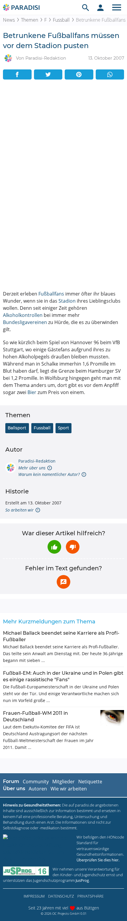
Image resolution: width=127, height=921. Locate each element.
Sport (63, 427)
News (9, 20)
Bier (31, 392)
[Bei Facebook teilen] (17, 74)
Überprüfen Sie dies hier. (97, 860)
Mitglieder (63, 781)
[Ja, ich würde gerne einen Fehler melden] (63, 582)
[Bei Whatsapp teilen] (110, 74)
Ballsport (17, 427)
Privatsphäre (90, 896)
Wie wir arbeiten (69, 788)
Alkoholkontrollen (23, 315)
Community (36, 781)
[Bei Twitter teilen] (48, 74)
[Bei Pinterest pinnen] (79, 74)
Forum (11, 781)
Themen (29, 20)
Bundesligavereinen (25, 322)
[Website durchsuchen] (85, 7)
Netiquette (90, 781)
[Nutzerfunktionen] (100, 7)
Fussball (61, 20)
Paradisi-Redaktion (37, 461)
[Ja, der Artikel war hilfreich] (54, 547)
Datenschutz (61, 896)
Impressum (34, 896)
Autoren (38, 788)
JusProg (82, 880)
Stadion (67, 301)
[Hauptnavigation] (116, 7)
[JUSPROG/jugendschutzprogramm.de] (26, 871)
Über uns (14, 788)
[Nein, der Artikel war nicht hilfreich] (72, 547)
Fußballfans (51, 293)
